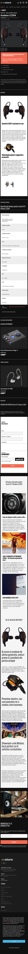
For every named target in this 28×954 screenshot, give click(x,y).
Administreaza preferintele (14, 947)
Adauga (12, 465)
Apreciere (3, 452)
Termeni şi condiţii (4, 892)
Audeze (14, 59)
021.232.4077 (5, 880)
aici (7, 876)
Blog (2, 898)
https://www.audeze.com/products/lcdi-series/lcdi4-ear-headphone (17, 306)
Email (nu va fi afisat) (5, 436)
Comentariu (4, 442)
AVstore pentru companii (6, 887)
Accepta (14, 941)
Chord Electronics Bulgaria (6, 903)
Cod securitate (4, 456)
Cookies (2, 894)
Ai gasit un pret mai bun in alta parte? (10, 74)
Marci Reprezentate (5, 901)
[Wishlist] (23, 3)
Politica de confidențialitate (6, 896)
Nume (2, 430)
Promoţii (2, 890)
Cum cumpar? (4, 910)
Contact (2, 900)
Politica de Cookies (6, 922)
